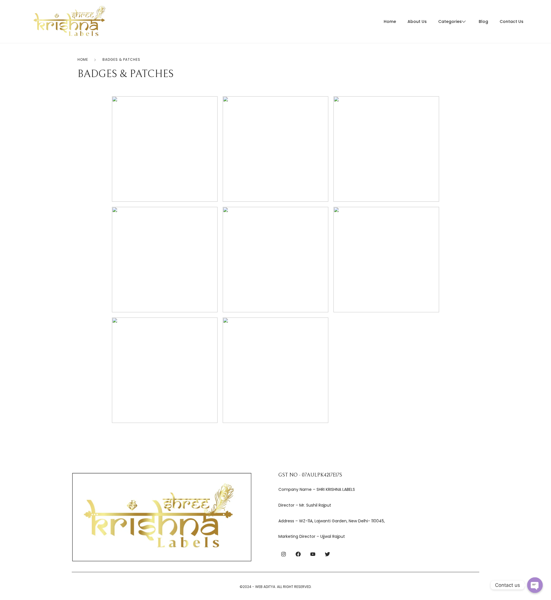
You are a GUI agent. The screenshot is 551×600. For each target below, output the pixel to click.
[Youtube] (313, 554)
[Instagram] (283, 554)
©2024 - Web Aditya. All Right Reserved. (276, 586)
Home (82, 59)
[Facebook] (298, 554)
